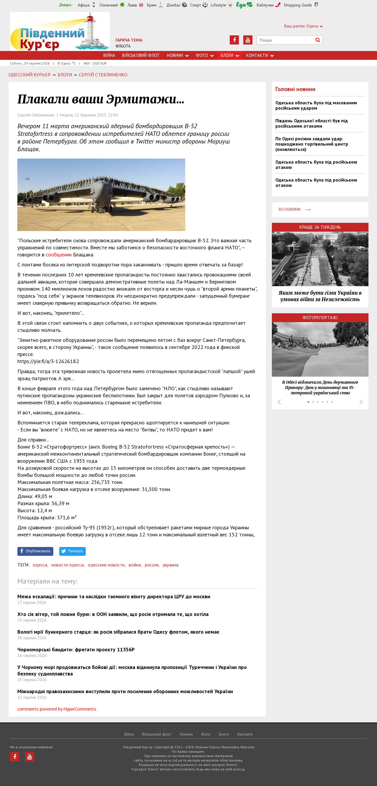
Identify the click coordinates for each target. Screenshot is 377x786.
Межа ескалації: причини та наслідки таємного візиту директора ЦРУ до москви (113, 596)
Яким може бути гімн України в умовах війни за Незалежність (320, 296)
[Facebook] (234, 40)
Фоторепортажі (320, 317)
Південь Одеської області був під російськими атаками (311, 123)
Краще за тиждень (320, 227)
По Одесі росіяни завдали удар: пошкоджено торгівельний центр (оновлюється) (311, 144)
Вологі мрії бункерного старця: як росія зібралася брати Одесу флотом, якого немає (118, 631)
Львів (132, 5)
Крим (151, 5)
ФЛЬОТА (122, 46)
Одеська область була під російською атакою (316, 164)
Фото (202, 55)
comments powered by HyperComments (56, 709)
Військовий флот (141, 55)
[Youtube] (247, 40)
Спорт (195, 5)
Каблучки (265, 5)
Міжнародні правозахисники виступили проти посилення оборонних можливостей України (125, 691)
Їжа (244, 5)
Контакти (257, 55)
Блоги (227, 55)
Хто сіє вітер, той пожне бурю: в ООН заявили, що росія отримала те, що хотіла (113, 614)
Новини (175, 55)
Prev (279, 402)
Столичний (109, 5)
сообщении (59, 254)
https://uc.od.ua (60, 31)
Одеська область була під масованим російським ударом (316, 105)
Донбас (173, 5)
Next (361, 402)
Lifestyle (218, 5)
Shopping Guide (298, 5)
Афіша (84, 5)
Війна (109, 55)
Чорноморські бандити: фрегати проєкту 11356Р (76, 649)
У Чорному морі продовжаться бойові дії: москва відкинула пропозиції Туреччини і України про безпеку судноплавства (132, 670)
